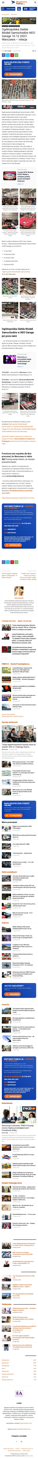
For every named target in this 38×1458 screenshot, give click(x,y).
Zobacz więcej (29, 1456)
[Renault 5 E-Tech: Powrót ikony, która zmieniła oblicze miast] (6, 906)
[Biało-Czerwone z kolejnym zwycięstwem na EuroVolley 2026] (6, 1255)
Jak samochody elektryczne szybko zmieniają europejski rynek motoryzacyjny (23, 878)
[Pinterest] (12, 55)
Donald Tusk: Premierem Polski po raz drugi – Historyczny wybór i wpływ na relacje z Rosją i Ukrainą (28, 576)
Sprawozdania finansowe (14, 1450)
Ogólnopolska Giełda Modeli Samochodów (16, 272)
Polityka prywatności (8, 1448)
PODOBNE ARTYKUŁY (9, 621)
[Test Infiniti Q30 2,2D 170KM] (6, 846)
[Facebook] (4, 55)
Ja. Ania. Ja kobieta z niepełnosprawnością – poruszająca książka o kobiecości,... (23, 1197)
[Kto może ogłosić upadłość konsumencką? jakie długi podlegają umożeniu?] (6, 1338)
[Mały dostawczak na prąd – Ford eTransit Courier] (6, 915)
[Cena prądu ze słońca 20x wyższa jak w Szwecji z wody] (6, 707)
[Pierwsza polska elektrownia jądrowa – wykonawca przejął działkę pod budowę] (6, 697)
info (31, 375)
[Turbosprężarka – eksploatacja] (6, 855)
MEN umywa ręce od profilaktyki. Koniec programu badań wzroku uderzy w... (22, 791)
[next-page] (6, 658)
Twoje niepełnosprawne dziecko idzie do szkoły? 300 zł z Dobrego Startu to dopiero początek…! (24, 627)
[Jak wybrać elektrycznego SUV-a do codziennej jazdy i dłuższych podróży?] (6, 888)
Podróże (5, 1004)
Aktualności (14, 14)
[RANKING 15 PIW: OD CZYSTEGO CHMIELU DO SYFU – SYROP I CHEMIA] (6, 1287)
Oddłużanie (14, 994)
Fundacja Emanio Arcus (27, 1448)
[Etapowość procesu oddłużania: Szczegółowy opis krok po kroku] (6, 1347)
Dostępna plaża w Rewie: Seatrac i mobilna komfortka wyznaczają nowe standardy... (24, 782)
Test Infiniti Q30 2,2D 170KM (21, 844)
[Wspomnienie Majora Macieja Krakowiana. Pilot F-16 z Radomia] (6, 965)
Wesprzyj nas (14, 545)
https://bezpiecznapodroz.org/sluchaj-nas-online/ (18, 498)
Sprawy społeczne (10, 722)
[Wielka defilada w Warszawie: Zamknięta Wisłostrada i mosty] (6, 929)
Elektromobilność (9, 872)
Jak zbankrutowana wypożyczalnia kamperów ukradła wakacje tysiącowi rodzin (24, 1010)
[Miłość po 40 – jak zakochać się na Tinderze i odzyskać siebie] (6, 1207)
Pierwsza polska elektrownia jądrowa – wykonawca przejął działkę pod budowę (24, 697)
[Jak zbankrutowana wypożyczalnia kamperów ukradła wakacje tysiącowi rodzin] (6, 1011)
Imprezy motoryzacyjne (14, 26)
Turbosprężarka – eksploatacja (22, 853)
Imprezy (5, 923)
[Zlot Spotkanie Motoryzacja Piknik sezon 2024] (6, 1296)
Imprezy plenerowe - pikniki (8, 1122)
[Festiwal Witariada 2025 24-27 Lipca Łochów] (6, 1157)
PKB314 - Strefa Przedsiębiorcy (15, 664)
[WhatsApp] (16, 55)
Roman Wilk (5, 1132)
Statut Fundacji (26, 1450)
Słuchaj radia (15, 74)
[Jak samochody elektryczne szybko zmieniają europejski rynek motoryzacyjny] (6, 878)
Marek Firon (5, 749)
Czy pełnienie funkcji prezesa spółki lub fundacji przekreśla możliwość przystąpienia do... (24, 1328)
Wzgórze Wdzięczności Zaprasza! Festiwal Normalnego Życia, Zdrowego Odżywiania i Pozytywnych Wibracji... (24, 1174)
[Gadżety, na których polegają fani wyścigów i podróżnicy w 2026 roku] (6, 1048)
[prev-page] (3, 658)
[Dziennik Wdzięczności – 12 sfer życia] (6, 1216)
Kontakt (17, 1448)
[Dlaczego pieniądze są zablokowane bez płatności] (6, 1020)
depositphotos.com (26, 1423)
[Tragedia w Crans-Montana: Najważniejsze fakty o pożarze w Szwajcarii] (6, 947)
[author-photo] (19, 595)
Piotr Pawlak (8, 51)
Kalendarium (7, 1103)
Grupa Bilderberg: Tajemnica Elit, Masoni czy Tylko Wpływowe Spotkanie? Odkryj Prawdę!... (22, 669)
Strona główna (5, 14)
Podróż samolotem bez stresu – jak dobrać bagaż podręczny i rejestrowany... (23, 1038)
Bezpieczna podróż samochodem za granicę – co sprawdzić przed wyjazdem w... (24, 1029)
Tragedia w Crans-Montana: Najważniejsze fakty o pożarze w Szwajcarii (22, 946)
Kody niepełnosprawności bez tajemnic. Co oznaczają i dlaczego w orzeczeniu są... (23, 772)
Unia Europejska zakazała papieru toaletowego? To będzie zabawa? (9, 575)
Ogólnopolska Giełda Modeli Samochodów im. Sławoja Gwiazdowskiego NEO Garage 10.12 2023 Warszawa (17, 426)
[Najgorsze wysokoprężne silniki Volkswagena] (6, 828)
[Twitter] (8, 55)
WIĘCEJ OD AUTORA (24, 621)
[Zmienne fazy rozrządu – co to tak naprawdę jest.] (6, 864)
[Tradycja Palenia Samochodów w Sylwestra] (6, 956)
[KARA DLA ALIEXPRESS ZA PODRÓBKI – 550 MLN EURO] (6, 688)
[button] (3, 2)
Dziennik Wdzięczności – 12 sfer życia (24, 1214)
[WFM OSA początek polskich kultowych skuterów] (6, 837)
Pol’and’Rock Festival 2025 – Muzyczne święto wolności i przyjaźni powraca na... (24, 1147)
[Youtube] (21, 1442)
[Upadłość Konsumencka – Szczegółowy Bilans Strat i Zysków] (6, 1319)
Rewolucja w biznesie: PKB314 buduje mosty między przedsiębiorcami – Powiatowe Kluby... (24, 974)
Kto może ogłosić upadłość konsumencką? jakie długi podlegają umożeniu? (23, 1337)
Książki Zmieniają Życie (12, 1183)
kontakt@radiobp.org (23, 1429)
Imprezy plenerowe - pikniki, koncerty (12, 716)
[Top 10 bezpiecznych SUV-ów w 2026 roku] (6, 1278)
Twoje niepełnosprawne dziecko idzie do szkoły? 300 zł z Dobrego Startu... (19, 745)
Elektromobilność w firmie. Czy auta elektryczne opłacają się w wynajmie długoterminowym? (23, 896)
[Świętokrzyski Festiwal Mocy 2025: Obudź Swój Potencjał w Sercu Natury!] (6, 1166)
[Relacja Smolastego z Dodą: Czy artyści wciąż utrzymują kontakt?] (6, 938)
